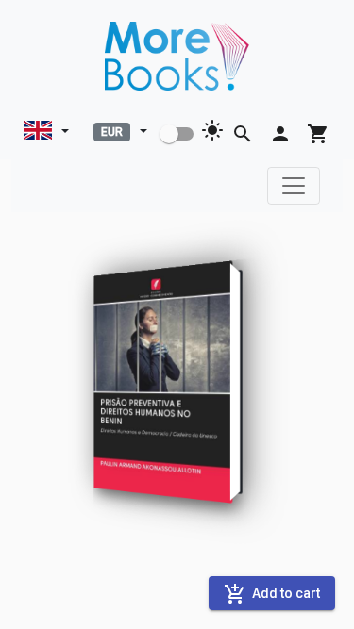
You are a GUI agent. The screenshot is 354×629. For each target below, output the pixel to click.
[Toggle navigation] (293, 186)
